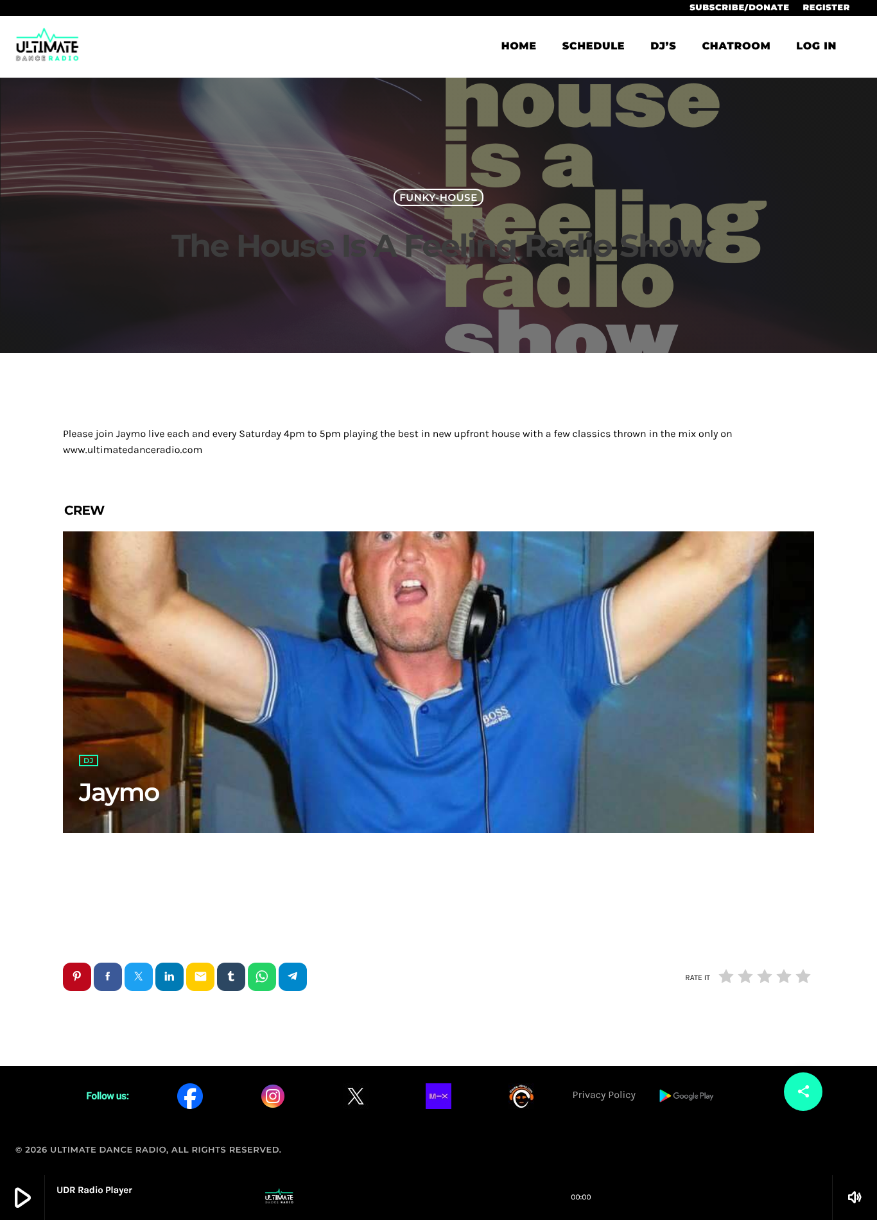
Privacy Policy (604, 1095)
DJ (88, 760)
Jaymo (119, 792)
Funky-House (438, 197)
